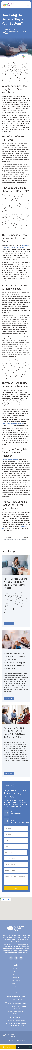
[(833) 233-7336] (6, 813)
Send (16, 888)
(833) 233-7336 (16, 814)
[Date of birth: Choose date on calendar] (26, 852)
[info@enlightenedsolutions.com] (6, 821)
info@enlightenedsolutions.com (20, 822)
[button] (8, 1047)
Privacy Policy (20, 1040)
